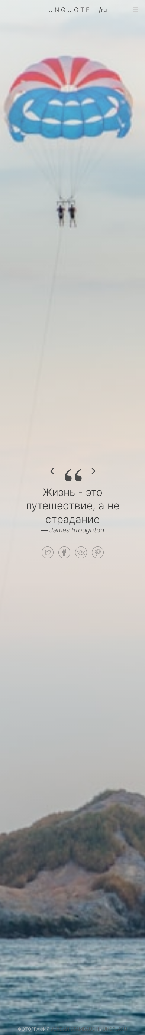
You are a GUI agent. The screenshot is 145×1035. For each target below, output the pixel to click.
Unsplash (115, 1029)
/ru (103, 9)
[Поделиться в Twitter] (48, 552)
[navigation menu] (135, 9)
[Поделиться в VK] (81, 552)
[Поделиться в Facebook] (64, 552)
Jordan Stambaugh (75, 1029)
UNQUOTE (69, 9)
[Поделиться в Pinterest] (98, 552)
